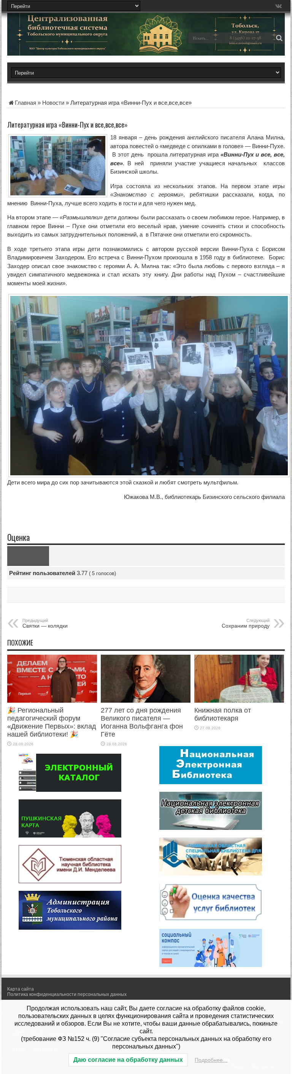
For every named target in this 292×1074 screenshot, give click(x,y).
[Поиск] (279, 38)
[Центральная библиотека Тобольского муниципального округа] (60, 43)
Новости (53, 102)
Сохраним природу (246, 623)
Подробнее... (211, 1060)
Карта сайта (20, 989)
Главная (25, 102)
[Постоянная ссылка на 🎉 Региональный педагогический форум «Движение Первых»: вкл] (52, 700)
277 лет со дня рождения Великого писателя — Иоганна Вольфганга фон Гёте (142, 722)
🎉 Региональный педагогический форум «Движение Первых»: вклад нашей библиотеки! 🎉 (51, 722)
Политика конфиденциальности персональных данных (67, 994)
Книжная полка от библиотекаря (222, 714)
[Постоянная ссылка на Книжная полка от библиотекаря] (239, 700)
